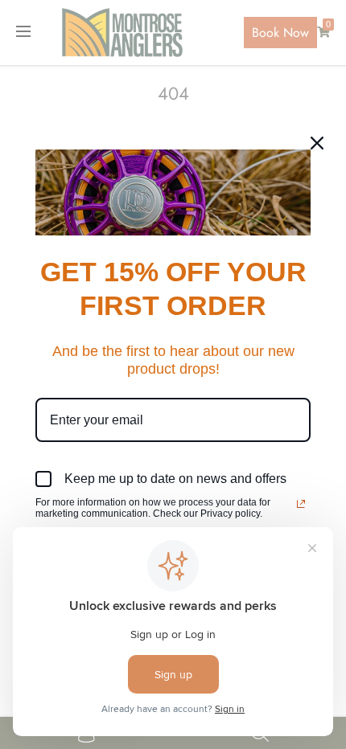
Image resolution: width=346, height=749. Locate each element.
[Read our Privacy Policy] (301, 504)
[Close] (317, 143)
